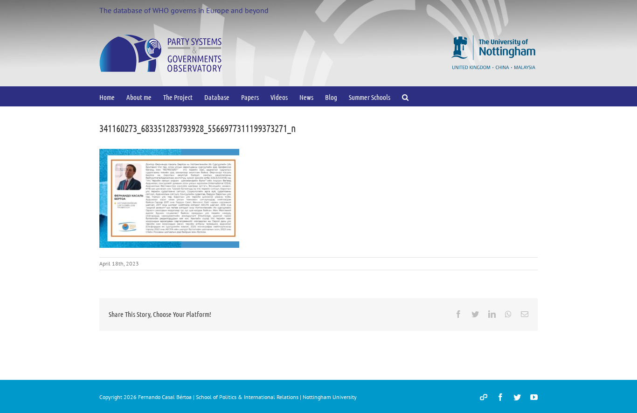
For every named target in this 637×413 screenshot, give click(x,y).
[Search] (405, 96)
